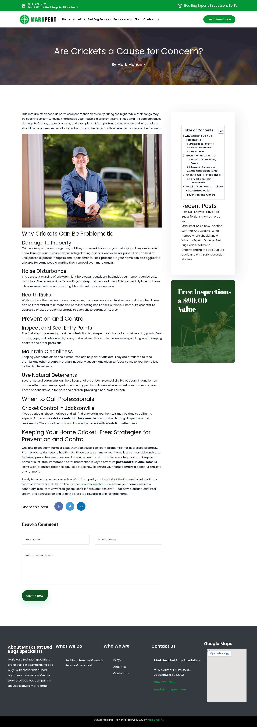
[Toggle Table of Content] (219, 131)
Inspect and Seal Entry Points (203, 161)
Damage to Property (202, 143)
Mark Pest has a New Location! (202, 226)
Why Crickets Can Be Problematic (198, 138)
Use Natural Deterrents (204, 171)
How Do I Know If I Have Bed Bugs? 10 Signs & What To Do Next (200, 216)
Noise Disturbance (201, 147)
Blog (138, 19)
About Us (79, 19)
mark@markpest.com (170, 689)
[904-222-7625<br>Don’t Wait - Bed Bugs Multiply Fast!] (23, 6)
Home (66, 19)
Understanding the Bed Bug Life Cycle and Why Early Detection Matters (202, 254)
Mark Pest (117, 479)
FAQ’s (117, 660)
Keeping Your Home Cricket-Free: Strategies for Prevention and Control (204, 190)
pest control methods (90, 484)
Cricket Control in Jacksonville (201, 180)
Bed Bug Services (99, 19)
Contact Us (151, 19)
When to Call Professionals (203, 175)
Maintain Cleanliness (203, 167)
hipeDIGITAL (156, 720)
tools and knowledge (74, 423)
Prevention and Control (200, 155)
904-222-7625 (164, 682)
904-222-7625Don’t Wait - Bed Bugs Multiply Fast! (53, 5)
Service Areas (123, 19)
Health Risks (197, 151)
